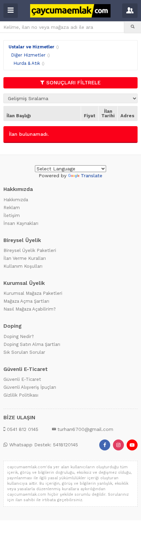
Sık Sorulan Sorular (24, 352)
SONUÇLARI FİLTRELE (73, 83)
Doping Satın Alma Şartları (31, 344)
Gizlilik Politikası (20, 395)
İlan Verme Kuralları (24, 258)
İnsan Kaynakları (20, 223)
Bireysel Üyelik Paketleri (29, 250)
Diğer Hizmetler (28, 55)
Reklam (11, 207)
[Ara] (132, 27)
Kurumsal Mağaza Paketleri (32, 293)
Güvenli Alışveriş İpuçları (29, 387)
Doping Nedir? (18, 336)
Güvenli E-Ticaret (22, 379)
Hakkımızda (15, 199)
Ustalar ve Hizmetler (31, 46)
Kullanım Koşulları (22, 266)
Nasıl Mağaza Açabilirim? (29, 309)
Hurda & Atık (26, 63)
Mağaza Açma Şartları (26, 301)
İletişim (11, 215)
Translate (91, 175)
